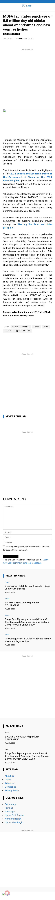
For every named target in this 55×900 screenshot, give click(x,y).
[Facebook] (38, 896)
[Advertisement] (27, 78)
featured (25, 327)
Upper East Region (22, 331)
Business (8, 34)
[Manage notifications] (7, 892)
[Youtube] (49, 896)
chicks (15, 327)
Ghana (36, 327)
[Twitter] (44, 896)
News (16, 34)
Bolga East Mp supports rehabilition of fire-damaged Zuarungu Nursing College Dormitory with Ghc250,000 (27, 622)
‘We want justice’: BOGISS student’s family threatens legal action (28, 640)
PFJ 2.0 (8, 331)
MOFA (46, 327)
